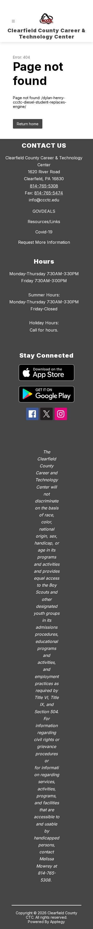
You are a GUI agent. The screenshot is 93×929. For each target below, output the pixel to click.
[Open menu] (13, 21)
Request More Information (44, 242)
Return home (27, 124)
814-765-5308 (44, 185)
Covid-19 (43, 231)
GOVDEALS (44, 211)
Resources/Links (44, 221)
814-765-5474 (48, 192)
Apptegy (57, 921)
